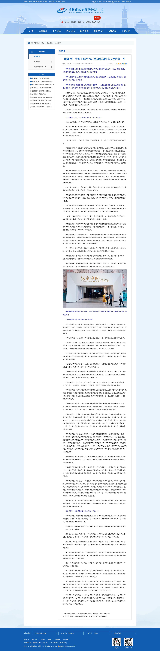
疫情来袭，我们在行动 (39, 94)
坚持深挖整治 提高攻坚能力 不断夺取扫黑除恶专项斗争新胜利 (43, 100)
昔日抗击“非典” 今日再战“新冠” (41, 103)
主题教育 (58, 43)
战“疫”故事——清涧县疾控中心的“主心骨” (43, 81)
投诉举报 (57, 639)
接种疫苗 (67, 22)
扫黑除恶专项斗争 (40, 67)
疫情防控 (88, 22)
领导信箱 (65, 639)
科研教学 (98, 31)
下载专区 (126, 31)
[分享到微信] (116, 63)
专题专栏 (50, 43)
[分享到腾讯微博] (122, 63)
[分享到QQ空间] (124, 63)
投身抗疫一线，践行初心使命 (41, 78)
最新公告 (70, 31)
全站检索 (97, 18)
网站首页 (26, 639)
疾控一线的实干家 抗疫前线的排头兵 (43, 84)
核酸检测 (73, 22)
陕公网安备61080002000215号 (67, 646)
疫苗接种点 (81, 22)
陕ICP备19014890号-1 (51, 646)
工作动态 (56, 31)
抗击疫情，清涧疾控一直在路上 (41, 91)
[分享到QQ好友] (118, 63)
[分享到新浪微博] (120, 63)
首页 (31, 31)
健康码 (94, 22)
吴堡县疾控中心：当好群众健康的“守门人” (43, 97)
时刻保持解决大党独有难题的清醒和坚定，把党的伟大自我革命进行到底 (88, 613)
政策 (99, 22)
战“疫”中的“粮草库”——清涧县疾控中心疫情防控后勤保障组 (43, 106)
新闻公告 (50, 639)
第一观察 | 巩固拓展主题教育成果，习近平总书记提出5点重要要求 (86, 616)
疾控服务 (84, 31)
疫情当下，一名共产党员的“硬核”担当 (43, 87)
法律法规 (112, 31)
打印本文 (111, 63)
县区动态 (37, 62)
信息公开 (43, 31)
